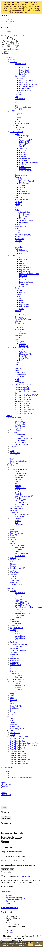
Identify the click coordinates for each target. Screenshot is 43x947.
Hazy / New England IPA (28, 163)
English (8, 23)
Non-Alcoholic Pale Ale (23, 414)
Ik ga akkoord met (17, 876)
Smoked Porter (24, 307)
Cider (17, 364)
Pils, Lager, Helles (23, 212)
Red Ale (18, 224)
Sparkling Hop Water (22, 401)
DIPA (21, 138)
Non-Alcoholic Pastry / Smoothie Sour (24, 743)
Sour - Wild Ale (22, 66)
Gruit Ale (18, 95)
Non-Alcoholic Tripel (22, 403)
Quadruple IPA (24, 158)
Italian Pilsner (24, 222)
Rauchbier (18, 335)
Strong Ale (18, 198)
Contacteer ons (11, 901)
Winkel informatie (9, 907)
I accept (30, 944)
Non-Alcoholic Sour (22, 412)
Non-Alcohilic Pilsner (23, 407)
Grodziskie (19, 109)
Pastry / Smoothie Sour (23, 107)
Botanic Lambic (25, 88)
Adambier (18, 103)
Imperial (22, 292)
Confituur (18, 117)
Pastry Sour (23, 74)
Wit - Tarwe (21, 185)
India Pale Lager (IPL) (23, 235)
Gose (16, 97)
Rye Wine (18, 340)
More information (38, 944)
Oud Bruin (18, 93)
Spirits (17, 381)
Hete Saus (18, 119)
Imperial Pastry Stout (26, 272)
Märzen (17, 230)
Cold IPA (22, 165)
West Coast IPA (25, 167)
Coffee (21, 309)
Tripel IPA (23, 148)
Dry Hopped (23, 216)
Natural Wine (21, 350)
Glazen (17, 130)
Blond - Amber (17, 132)
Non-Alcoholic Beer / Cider (22, 385)
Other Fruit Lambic (26, 80)
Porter (19, 298)
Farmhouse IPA (25, 169)
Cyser (17, 379)
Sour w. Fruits (24, 70)
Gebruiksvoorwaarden (14, 897)
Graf (16, 105)
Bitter (17, 228)
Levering (9, 895)
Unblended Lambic (26, 86)
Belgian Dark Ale (21, 296)
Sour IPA (22, 146)
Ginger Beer (19, 383)
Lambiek (20, 78)
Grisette (17, 232)
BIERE (12, 60)
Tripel (17, 195)
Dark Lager (19, 331)
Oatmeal (22, 286)
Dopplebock (19, 323)
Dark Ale (18, 337)
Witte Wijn (23, 352)
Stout (18, 257)
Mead (17, 370)
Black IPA (20, 290)
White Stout (23, 278)
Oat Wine (18, 241)
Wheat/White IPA (25, 140)
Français (9, 19)
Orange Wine (24, 358)
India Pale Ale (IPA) (24, 136)
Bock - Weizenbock (22, 200)
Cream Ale (18, 206)
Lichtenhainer (20, 99)
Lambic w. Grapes (26, 90)
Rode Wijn (23, 356)
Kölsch (17, 204)
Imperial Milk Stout (26, 270)
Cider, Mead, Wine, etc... (21, 348)
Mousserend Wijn (25, 354)
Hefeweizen (23, 191)
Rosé (21, 360)
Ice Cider (18, 368)
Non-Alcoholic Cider (22, 389)
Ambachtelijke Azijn (22, 123)
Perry (17, 366)
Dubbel (17, 288)
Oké (4, 807)
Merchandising (20, 128)
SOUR (14, 62)
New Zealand (24, 183)
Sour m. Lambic (20, 76)
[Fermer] (33, 13)
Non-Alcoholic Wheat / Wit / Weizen (28, 395)
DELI (14, 111)
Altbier (17, 208)
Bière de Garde (20, 226)
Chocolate (23, 280)
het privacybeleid (23, 876)
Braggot (18, 362)
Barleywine (21, 342)
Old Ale (17, 325)
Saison (17, 134)
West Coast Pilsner (26, 220)
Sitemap (8, 903)
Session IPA (23, 144)
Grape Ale (18, 101)
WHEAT (22, 187)
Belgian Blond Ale (21, 175)
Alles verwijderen (6, 817)
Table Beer (19, 243)
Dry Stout (22, 263)
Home (9, 58)
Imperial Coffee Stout (27, 282)
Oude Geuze (23, 82)
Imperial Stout (24, 259)
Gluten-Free (19, 247)
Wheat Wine (19, 239)
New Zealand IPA (25, 171)
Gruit (21, 253)
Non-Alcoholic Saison (23, 405)
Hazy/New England (26, 181)
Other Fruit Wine (21, 375)
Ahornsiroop (19, 121)
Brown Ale (19, 317)
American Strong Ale (24, 313)
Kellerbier (18, 249)
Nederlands (10, 21)
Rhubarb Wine (20, 372)
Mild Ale (18, 245)
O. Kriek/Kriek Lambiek (28, 84)
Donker (14, 255)
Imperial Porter (24, 305)
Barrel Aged (23, 315)
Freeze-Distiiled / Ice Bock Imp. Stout (28, 607)
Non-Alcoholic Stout (22, 397)
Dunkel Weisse (20, 333)
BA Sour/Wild (24, 68)
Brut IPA (22, 150)
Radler (17, 210)
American (22, 173)
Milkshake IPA (24, 154)
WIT (21, 189)
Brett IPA (22, 156)
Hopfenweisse (24, 193)
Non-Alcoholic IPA (22, 387)
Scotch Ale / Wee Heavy (23, 319)
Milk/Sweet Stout (25, 267)
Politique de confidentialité (15, 899)
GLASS (15, 125)
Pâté (16, 115)
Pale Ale (20, 179)
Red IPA (22, 152)
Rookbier (18, 177)
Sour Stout (23, 265)
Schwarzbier (19, 329)
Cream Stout (23, 284)
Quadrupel (18, 294)
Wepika (21, 940)
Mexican (22, 218)
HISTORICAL (22, 251)
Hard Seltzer (19, 377)
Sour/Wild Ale (24, 72)
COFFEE (18, 113)
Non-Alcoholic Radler (23, 399)
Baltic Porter (23, 302)
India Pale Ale (24, 142)
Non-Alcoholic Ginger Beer (25, 409)
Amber (17, 237)
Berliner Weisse (20, 64)
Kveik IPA (23, 160)
